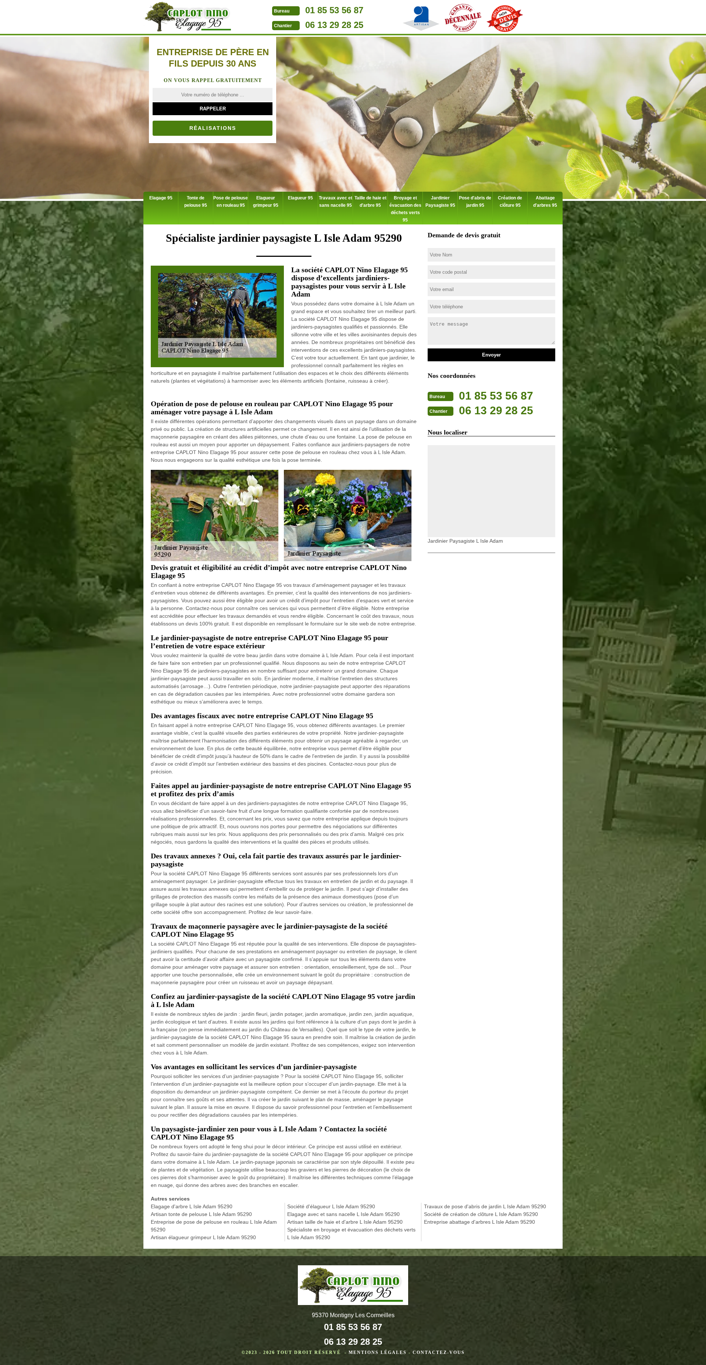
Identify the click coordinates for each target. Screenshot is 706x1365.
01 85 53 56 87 (334, 10)
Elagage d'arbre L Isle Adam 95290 (191, 1206)
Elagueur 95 (300, 198)
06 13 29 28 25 (334, 25)
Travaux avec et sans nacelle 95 (335, 201)
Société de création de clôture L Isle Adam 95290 (481, 1214)
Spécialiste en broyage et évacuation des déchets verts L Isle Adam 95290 (351, 1233)
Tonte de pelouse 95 (195, 201)
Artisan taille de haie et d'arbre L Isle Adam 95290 (345, 1222)
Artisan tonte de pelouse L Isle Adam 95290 (201, 1214)
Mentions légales (378, 1352)
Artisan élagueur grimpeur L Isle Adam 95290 (203, 1237)
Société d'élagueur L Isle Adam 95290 (331, 1206)
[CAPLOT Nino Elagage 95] (189, 17)
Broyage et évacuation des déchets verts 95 (405, 209)
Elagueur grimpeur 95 (265, 201)
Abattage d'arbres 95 (545, 201)
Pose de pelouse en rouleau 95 (230, 201)
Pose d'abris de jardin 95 (475, 201)
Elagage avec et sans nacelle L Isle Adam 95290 (343, 1214)
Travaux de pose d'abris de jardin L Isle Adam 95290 (485, 1206)
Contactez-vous (439, 1352)
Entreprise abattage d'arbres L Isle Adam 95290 (479, 1222)
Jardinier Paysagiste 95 (440, 201)
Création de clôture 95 (510, 201)
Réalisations (212, 128)
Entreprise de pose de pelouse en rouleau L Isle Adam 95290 (214, 1226)
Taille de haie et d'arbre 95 (370, 201)
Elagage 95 (160, 198)
